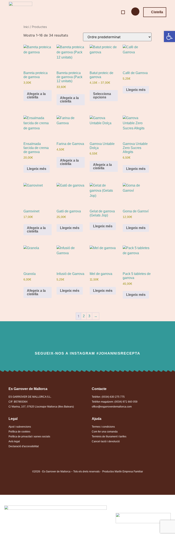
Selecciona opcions (102, 95)
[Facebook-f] (59, 339)
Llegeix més (136, 90)
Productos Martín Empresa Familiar (122, 471)
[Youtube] (102, 339)
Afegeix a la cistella (36, 95)
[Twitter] (73, 339)
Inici (26, 27)
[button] (123, 12)
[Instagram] (87, 339)
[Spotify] (116, 339)
